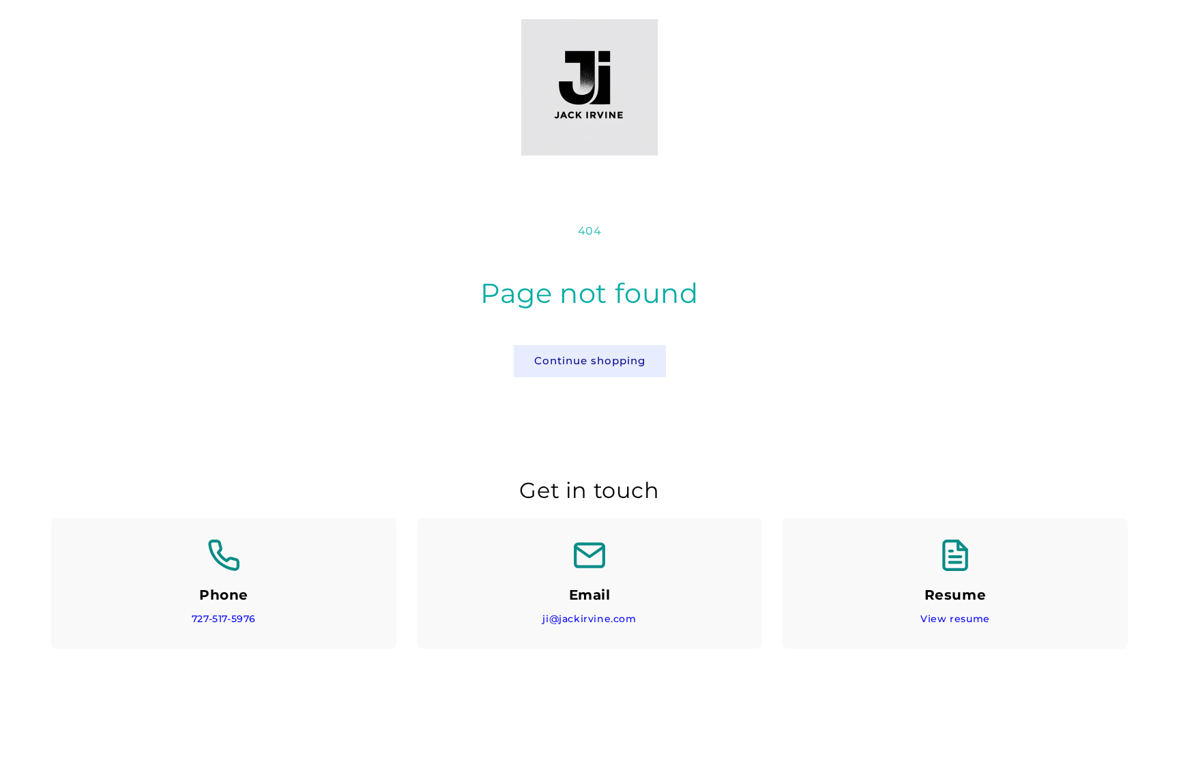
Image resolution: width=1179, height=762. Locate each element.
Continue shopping (589, 360)
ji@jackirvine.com (589, 619)
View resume (955, 619)
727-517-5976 (224, 619)
